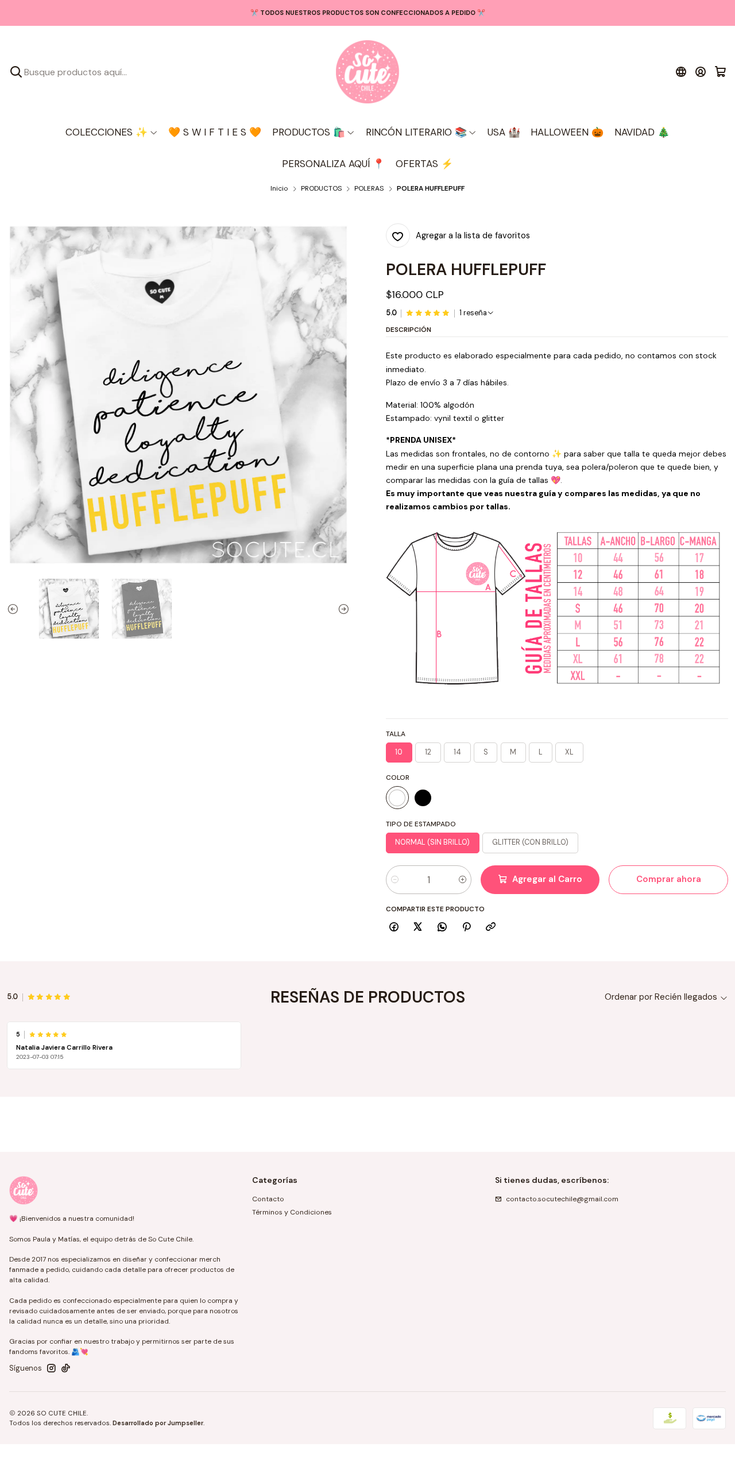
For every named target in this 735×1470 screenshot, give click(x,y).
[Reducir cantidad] (394, 879)
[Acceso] (701, 72)
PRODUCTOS (321, 188)
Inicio (279, 188)
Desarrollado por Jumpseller (158, 1423)
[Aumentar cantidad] (462, 879)
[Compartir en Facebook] (394, 928)
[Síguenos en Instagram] (51, 1368)
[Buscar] (16, 71)
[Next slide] (341, 608)
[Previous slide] (15, 608)
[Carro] (720, 72)
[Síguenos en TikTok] (66, 1368)
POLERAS (369, 188)
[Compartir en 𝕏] (418, 928)
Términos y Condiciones (292, 1212)
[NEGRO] (423, 797)
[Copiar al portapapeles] (491, 928)
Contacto (268, 1199)
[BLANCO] (397, 797)
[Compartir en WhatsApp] (442, 928)
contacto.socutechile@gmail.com (562, 1199)
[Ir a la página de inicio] (367, 72)
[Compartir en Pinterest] (466, 928)
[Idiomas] (680, 72)
